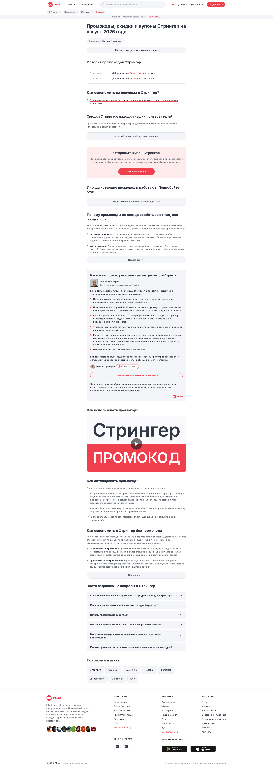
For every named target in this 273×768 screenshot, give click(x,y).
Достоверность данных (214, 715)
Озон (164, 719)
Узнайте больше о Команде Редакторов (136, 375)
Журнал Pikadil (209, 710)
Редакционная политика (214, 719)
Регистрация (187, 4)
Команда (206, 706)
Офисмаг (113, 669)
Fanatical (166, 669)
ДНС (164, 727)
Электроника (120, 702)
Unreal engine (97, 678)
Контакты (206, 732)
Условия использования (177, 763)
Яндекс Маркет (169, 715)
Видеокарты (120, 719)
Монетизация (208, 723)
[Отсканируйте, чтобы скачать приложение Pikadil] (174, 749)
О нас (204, 702)
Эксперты (207, 727)
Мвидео (166, 706)
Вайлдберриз (168, 723)
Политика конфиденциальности (210, 763)
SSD (116, 723)
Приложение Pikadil (174, 739)
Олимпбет (117, 678)
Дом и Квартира (122, 706)
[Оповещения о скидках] (173, 4)
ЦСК (132, 678)
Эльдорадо (167, 710)
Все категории (121, 727)
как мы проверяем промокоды (129, 349)
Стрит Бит (95, 669)
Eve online (131, 669)
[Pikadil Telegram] (126, 746)
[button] (103, 4)
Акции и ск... (136, 73)
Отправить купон (136, 171)
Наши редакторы (102, 299)
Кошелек (149, 669)
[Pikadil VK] (117, 746)
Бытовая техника (122, 710)
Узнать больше (155, 17)
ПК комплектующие (124, 715)
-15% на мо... (136, 78)
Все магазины (168, 732)
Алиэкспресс (168, 702)
